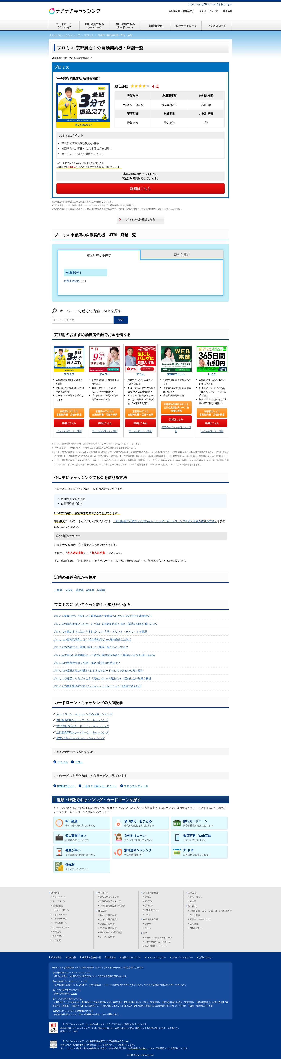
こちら (74, 993)
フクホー (149, 923)
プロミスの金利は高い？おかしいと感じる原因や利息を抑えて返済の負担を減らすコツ (105, 623)
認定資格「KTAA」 (139, 1048)
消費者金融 (155, 26)
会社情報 (72, 957)
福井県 (90, 590)
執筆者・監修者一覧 (91, 957)
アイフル (104, 374)
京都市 (71, 272)
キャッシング (59, 896)
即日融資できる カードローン (94, 25)
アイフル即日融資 (108, 928)
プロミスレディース (136, 786)
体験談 (193, 901)
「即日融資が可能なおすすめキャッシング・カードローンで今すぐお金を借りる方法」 (165, 521)
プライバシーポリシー (182, 957)
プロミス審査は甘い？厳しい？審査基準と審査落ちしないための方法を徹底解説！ (102, 616)
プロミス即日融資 (108, 919)
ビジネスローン (217, 26)
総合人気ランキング (109, 896)
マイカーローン (60, 918)
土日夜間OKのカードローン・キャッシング (82, 732)
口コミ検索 (195, 915)
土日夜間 (57, 940)
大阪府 (69, 590)
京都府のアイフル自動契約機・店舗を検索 (104, 412)
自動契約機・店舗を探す (181, 11)
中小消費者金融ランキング (112, 905)
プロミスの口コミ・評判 (69, 431)
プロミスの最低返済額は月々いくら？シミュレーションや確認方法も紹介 (97, 686)
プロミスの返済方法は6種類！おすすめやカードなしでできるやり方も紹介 (98, 670)
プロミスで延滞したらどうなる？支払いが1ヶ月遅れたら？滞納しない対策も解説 (102, 678)
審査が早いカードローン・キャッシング (80, 738)
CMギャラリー (196, 928)
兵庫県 (101, 590)
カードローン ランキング (64, 25)
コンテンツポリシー (156, 957)
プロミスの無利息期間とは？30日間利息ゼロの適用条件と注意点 (92, 639)
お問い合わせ (205, 957)
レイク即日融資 (107, 936)
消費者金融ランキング (110, 901)
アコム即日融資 (107, 923)
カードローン (59, 901)
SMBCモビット (176, 374)
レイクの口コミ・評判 (212, 431)
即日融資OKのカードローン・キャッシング (82, 720)
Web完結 (57, 931)
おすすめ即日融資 (108, 915)
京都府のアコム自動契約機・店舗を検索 (140, 412)
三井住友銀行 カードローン (158, 941)
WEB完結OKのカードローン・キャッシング (82, 726)
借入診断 (194, 923)
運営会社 (227, 11)
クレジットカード (61, 927)
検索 (120, 319)
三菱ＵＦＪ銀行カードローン (99, 786)
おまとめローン (60, 914)
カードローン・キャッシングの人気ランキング (84, 714)
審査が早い (58, 935)
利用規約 (111, 957)
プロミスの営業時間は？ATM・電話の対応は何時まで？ (86, 662)
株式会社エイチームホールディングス (116, 1027)
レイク (212, 374)
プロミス (69, 374)
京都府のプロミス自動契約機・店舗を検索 (69, 412)
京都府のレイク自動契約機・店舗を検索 (212, 412)
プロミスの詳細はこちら (140, 219)
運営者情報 (56, 957)
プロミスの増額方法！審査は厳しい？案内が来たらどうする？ (90, 647)
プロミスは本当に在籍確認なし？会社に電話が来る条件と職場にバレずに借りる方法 (104, 655)
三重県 (58, 590)
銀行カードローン (186, 26)
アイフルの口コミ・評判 (104, 431)
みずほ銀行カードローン (156, 945)
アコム (140, 374)
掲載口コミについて (131, 957)
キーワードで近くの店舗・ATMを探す (90, 310)
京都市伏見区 (72, 280)
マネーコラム (196, 896)
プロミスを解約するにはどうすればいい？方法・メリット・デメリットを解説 (100, 631)
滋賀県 (80, 590)
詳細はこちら (140, 188)
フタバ (148, 928)
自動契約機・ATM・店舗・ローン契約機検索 (211, 910)
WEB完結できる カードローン (125, 25)
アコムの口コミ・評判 (140, 431)
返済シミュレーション (200, 919)
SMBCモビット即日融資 (111, 932)
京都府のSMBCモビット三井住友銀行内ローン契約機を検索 (176, 407)
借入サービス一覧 (208, 11)
